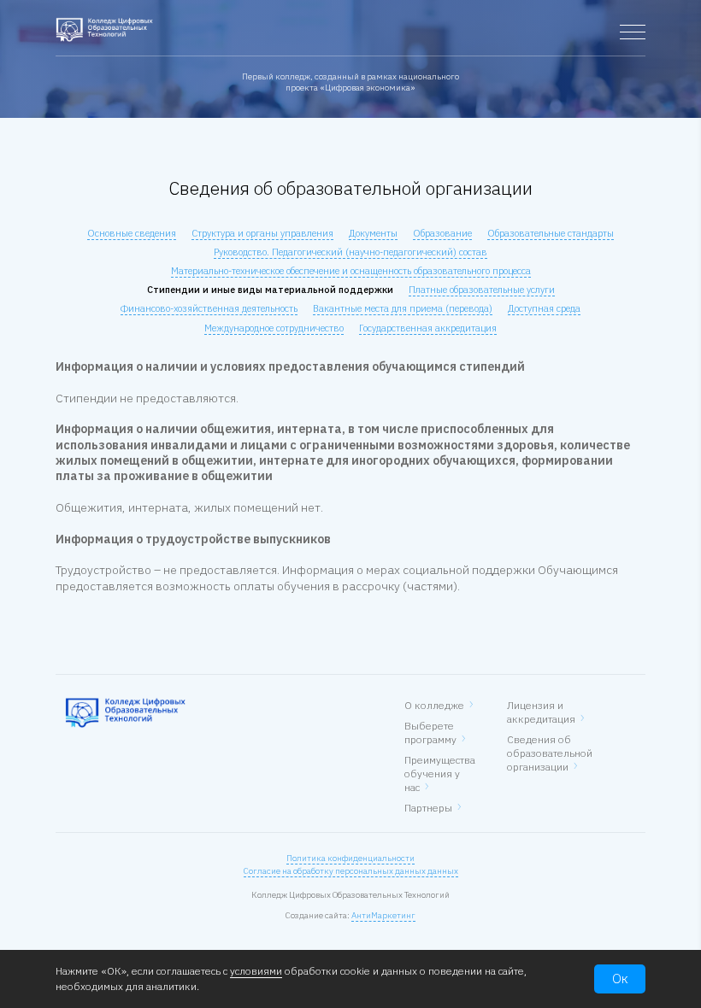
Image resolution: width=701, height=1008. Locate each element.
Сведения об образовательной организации (549, 753)
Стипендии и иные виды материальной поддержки (270, 290)
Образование (442, 233)
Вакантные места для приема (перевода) (402, 308)
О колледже (434, 705)
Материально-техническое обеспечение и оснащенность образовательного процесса (351, 271)
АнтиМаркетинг (383, 915)
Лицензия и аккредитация (541, 712)
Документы (373, 233)
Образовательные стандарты (550, 233)
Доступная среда (544, 308)
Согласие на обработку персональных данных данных (351, 870)
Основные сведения (131, 233)
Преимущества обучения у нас (439, 773)
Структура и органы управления (262, 233)
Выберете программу (430, 732)
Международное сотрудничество (274, 328)
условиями (256, 970)
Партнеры (428, 807)
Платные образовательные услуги (482, 290)
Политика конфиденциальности (350, 858)
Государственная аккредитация (428, 328)
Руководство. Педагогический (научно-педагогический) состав (350, 252)
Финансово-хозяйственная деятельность (209, 308)
